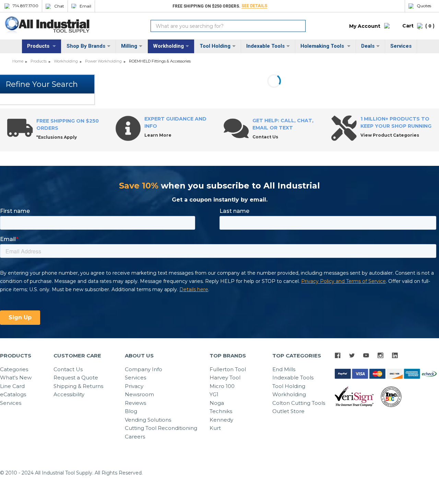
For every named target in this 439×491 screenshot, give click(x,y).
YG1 (214, 394)
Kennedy (221, 419)
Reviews (135, 403)
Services (401, 46)
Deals (368, 46)
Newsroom (139, 394)
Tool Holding (215, 46)
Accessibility (69, 394)
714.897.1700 (25, 5)
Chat (59, 6)
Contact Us (68, 369)
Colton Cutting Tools (298, 403)
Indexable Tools (265, 46)
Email (85, 6)
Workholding (168, 46)
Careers (135, 436)
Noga (217, 403)
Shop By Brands (86, 46)
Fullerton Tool (228, 369)
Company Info (143, 369)
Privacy (134, 386)
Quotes (424, 5)
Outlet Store (288, 411)
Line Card (12, 386)
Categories (14, 369)
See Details (254, 5)
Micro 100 (222, 386)
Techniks (221, 411)
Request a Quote (76, 377)
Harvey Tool (225, 377)
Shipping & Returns (78, 386)
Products (39, 46)
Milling (129, 46)
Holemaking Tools (322, 46)
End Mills (283, 369)
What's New (16, 377)
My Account (364, 26)
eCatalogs (13, 394)
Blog (131, 411)
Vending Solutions (148, 419)
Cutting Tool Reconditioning (161, 428)
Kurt (215, 428)
